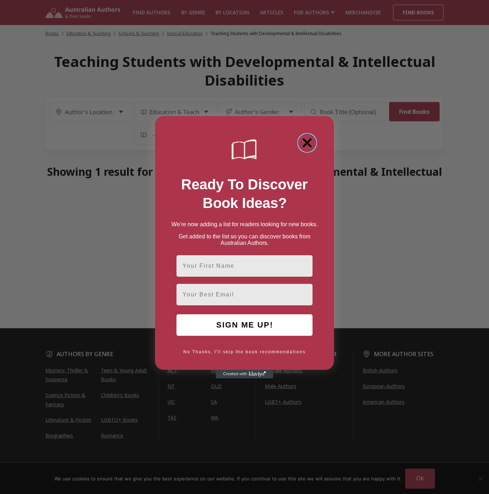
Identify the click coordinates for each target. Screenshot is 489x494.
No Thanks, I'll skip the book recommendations (244, 351)
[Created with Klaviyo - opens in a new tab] (244, 374)
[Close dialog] (307, 143)
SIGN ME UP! (244, 324)
